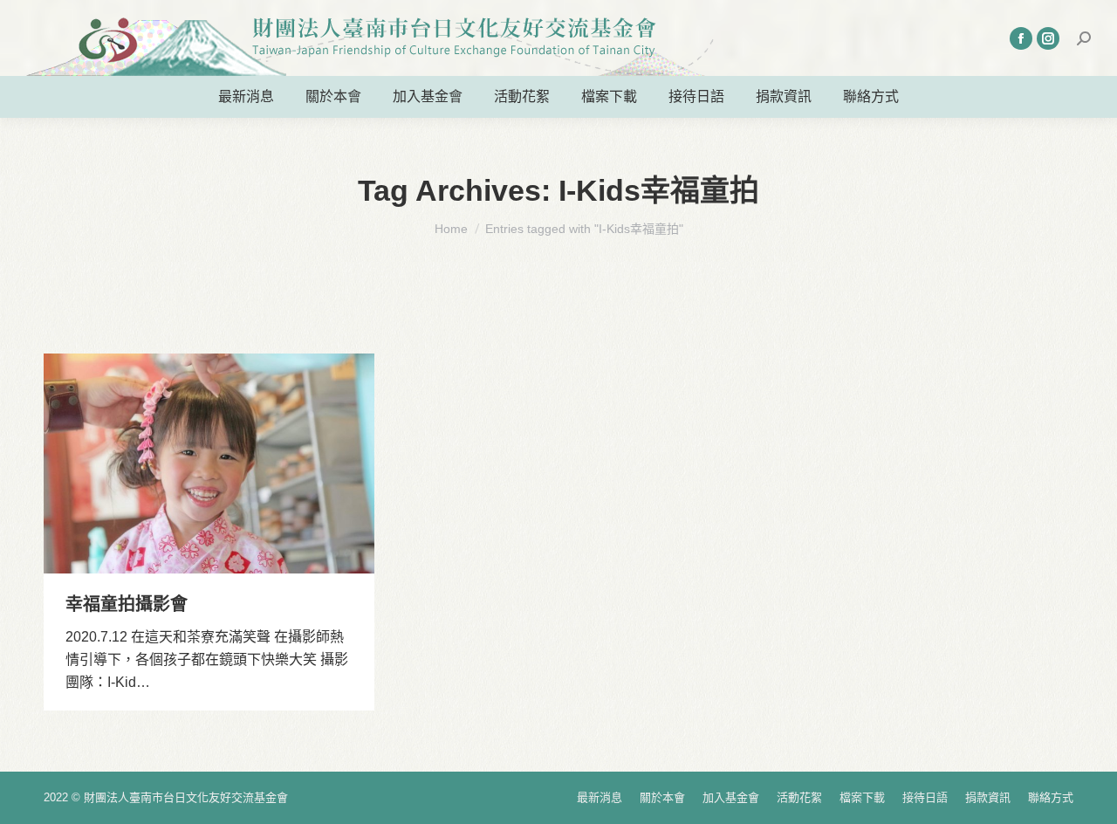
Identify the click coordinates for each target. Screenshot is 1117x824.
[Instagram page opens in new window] (1048, 38)
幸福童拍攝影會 (126, 604)
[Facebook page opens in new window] (1021, 38)
